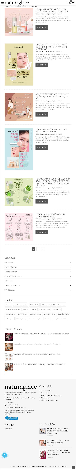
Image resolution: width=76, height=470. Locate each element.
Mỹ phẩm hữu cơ (63, 314)
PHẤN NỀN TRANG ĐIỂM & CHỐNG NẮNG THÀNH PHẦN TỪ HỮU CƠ (37, 344)
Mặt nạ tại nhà (22, 314)
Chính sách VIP (46, 390)
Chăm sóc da (34, 305)
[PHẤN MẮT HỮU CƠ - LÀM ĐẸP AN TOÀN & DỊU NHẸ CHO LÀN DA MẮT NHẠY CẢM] (42, 431)
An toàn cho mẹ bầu (20, 305)
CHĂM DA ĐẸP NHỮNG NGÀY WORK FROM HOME (50, 215)
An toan (8, 305)
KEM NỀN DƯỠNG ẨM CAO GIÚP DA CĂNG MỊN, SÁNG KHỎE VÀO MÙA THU (40, 364)
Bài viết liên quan (13, 329)
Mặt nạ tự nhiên (35, 314)
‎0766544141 (10, 402)
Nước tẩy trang (21, 319)
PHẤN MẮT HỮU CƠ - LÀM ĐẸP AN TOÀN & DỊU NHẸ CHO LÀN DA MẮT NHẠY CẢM (59, 431)
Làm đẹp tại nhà (44, 309)
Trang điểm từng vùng (14, 276)
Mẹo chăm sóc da (49, 314)
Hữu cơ (25, 309)
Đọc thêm (41, 27)
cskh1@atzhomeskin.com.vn (15, 407)
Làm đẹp (34, 309)
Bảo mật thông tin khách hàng (51, 395)
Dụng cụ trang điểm (13, 285)
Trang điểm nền (11, 272)
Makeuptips (57, 309)
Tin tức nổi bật (47, 424)
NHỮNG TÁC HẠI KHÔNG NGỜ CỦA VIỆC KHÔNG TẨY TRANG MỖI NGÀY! (51, 46)
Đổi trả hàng (45, 398)
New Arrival (10, 263)
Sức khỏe (47, 319)
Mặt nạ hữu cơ (10, 314)
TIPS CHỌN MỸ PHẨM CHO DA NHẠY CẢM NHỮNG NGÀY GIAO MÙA (37, 354)
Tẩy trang (9, 281)
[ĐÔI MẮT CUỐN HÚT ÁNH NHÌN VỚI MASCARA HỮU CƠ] (42, 442)
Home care (61, 305)
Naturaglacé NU (11, 267)
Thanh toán (45, 393)
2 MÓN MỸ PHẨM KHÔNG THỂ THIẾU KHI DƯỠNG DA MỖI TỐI (51, 10)
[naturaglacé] (21, 387)
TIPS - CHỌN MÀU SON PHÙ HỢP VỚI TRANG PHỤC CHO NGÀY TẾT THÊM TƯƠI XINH (58, 452)
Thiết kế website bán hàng (51, 466)
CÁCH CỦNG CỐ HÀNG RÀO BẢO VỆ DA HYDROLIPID (51, 130)
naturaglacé (10, 319)
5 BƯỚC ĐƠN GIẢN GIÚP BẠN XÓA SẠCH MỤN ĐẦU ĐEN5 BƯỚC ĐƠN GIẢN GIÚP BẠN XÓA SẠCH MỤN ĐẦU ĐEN (52, 182)
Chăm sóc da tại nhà (48, 305)
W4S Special (10, 290)
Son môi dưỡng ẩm (35, 319)
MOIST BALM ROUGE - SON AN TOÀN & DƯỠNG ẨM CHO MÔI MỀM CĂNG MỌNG (41, 334)
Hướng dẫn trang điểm (13, 309)
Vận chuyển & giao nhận (49, 400)
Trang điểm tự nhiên (60, 319)
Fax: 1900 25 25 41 (12, 405)
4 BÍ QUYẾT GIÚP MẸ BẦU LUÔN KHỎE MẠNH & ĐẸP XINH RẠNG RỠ (52, 96)
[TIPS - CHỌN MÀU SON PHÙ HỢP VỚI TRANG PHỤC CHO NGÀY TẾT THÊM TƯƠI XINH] (42, 454)
